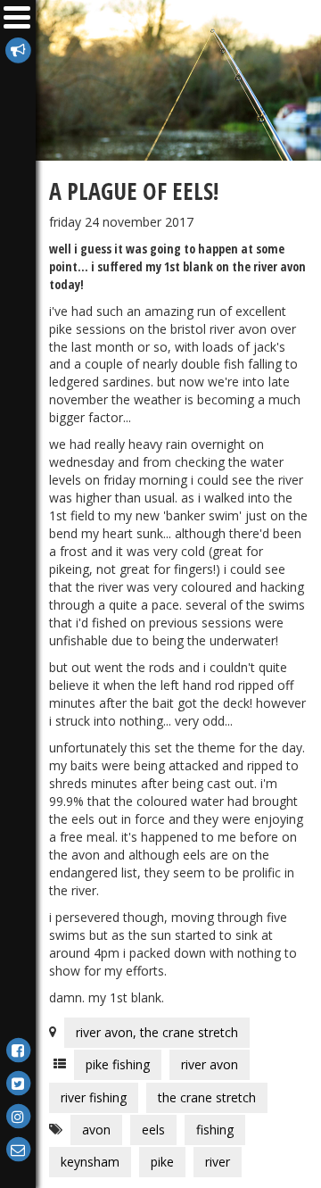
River (217, 1161)
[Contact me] (18, 1148)
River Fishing (94, 1097)
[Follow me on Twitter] (18, 1082)
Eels (153, 1129)
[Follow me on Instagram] (18, 1115)
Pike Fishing (118, 1064)
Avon (96, 1129)
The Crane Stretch (207, 1097)
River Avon (209, 1064)
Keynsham (90, 1161)
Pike (162, 1161)
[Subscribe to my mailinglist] (18, 48)
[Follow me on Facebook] (18, 1049)
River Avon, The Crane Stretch (157, 1032)
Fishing (215, 1129)
